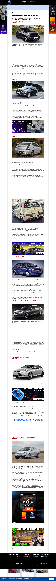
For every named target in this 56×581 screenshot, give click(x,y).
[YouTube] (41, 563)
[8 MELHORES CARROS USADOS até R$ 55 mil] (28, 569)
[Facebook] (44, 563)
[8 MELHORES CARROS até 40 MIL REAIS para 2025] (42, 569)
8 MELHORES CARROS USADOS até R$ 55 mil (27, 575)
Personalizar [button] (37, 579)
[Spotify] (48, 563)
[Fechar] (54, 579)
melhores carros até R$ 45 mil (16, 551)
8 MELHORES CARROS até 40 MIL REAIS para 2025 (42, 575)
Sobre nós (42, 558)
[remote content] (28, 56)
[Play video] (28, 537)
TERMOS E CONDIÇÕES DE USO (45, 554)
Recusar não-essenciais (44, 579)
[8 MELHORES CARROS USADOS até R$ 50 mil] (14, 569)
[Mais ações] (43, 13)
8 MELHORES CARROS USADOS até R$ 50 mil (13, 575)
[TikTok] (46, 563)
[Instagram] (43, 563)
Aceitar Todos (51, 579)
